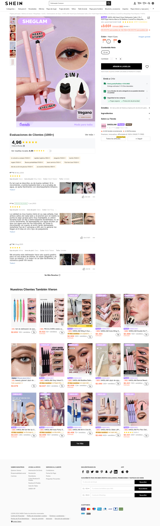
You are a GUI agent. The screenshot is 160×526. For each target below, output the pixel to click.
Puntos (48, 476)
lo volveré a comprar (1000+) (20, 158)
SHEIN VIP (31, 489)
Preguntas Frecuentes (53, 479)
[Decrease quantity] (111, 59)
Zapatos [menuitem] (125, 9)
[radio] (103, 41)
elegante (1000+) (59, 158)
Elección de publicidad (62, 518)
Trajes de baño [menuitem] (64, 9)
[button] (148, 3)
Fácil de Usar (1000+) (72, 162)
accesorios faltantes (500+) (46, 167)
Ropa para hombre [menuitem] (96, 9)
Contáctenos (50, 470)
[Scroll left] (150, 9)
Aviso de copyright (37, 518)
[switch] (49, 151)
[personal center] (134, 3)
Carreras (14, 476)
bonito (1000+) (74, 158)
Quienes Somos (16, 470)
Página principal (15, 13)
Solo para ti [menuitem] (22, 9)
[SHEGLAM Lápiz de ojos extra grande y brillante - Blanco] (108, 360)
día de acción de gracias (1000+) (22, 167)
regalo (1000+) (16, 162)
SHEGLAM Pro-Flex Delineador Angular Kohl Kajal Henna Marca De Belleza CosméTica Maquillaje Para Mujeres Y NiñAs (136, 430)
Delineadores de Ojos (54, 13)
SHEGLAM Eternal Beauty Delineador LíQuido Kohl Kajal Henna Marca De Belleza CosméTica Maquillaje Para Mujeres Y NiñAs (136, 380)
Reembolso (32, 476)
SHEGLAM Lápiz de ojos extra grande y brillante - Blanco (108, 380)
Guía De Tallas (33, 486)
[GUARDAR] (147, 66)
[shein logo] (13, 3)
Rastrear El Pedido (34, 483)
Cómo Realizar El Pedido (34, 479)
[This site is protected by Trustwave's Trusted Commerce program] (83, 513)
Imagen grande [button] (144, 37)
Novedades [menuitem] (32, 9)
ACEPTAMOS (85, 505)
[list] (100, 472)
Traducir (12, 190)
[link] (139, 3)
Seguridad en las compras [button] (116, 98)
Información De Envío (35, 470)
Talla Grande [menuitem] (82, 9)
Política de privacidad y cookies (37, 516)
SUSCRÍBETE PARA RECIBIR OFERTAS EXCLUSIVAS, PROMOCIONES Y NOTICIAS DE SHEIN (112, 478)
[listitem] (23, 316)
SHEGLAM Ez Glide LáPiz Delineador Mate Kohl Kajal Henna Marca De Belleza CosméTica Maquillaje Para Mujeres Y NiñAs (108, 430)
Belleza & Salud (27, 13)
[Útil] (83, 196)
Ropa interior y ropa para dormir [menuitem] (142, 9)
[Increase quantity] (120, 59)
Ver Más (80, 444)
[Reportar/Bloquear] (93, 196)
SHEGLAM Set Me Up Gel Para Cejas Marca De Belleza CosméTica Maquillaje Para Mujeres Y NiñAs (24, 430)
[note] (80, 326)
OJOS (43, 13)
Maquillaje (36, 13)
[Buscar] (108, 3)
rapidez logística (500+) (42, 158)
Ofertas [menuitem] (41, 9)
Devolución (32, 473)
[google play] (127, 473)
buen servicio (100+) (54, 162)
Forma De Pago (51, 473)
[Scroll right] (153, 9)
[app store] (122, 473)
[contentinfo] (116, 509)
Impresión (49, 518)
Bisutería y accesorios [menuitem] (112, 9)
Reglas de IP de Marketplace (20, 518)
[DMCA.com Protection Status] (88, 513)
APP (122, 467)
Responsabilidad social (18, 473)
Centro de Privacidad (17, 516)
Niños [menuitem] (74, 9)
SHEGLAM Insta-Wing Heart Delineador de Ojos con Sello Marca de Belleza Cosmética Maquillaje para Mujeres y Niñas (108, 331)
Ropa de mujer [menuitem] (52, 9)
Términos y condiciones (56, 516)
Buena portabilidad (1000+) (34, 162)
